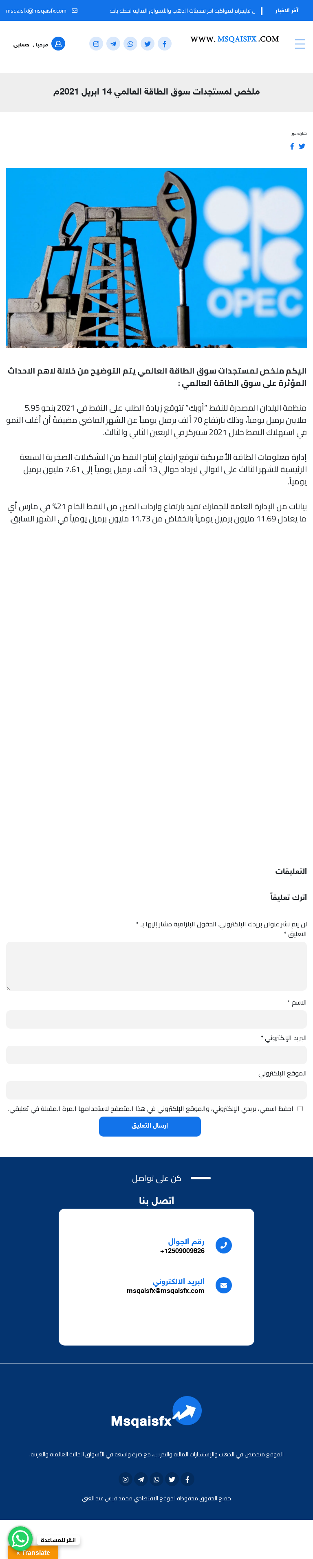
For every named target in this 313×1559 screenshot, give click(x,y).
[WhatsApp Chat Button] (20, 1538)
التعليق (295, 934)
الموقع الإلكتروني (282, 1073)
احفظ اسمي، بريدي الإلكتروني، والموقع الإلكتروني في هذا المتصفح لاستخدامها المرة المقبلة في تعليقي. (150, 1108)
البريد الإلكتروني (283, 1037)
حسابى (21, 45)
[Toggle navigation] (300, 43)
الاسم (297, 1002)
